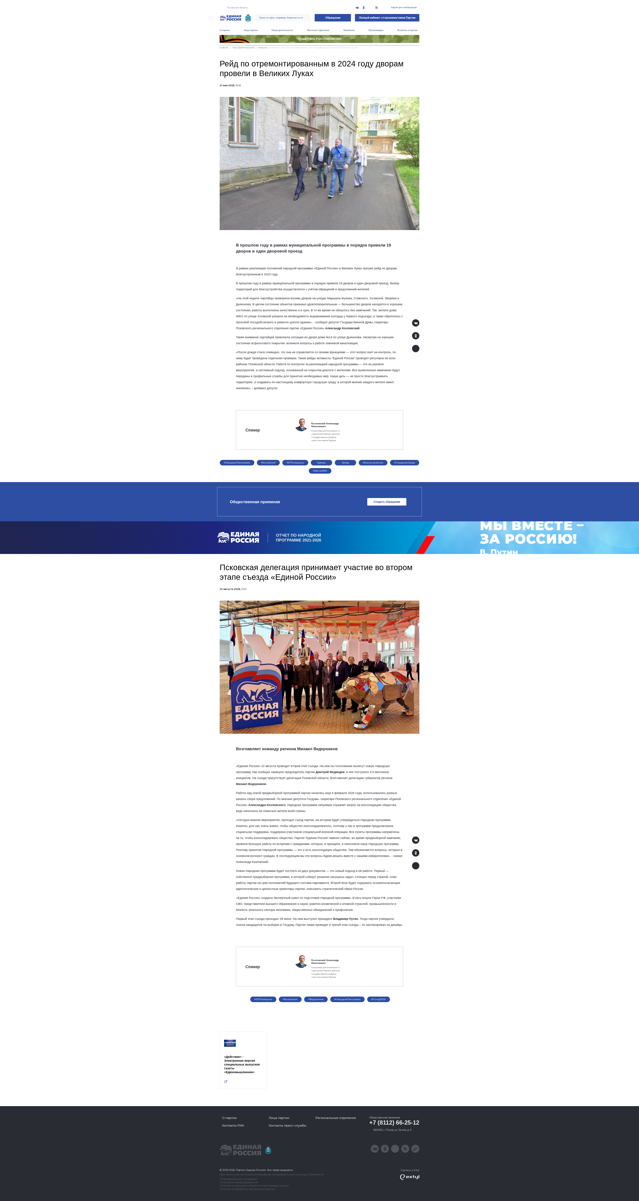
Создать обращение (386, 501)
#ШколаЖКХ (320, 470)
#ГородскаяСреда (404, 462)
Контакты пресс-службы (287, 1125)
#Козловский (268, 462)
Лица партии (251, 30)
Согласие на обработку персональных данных (247, 1189)
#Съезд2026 (378, 999)
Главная (224, 47)
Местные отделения (318, 30)
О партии (225, 30)
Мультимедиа (376, 30)
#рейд (345, 462)
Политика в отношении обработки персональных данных (254, 1185)
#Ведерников (315, 999)
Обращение (332, 17)
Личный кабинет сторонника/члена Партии (387, 17)
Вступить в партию (407, 30)
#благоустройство (373, 462)
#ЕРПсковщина (295, 462)
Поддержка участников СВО (319, 38)
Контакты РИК (233, 1125)
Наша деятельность (282, 30)
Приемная (349, 30)
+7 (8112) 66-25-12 (394, 1122)
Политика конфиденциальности (239, 1182)
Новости (263, 47)
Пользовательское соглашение (238, 1179)
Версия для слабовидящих (404, 7)
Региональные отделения (335, 1118)
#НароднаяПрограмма (237, 462)
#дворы (321, 462)
